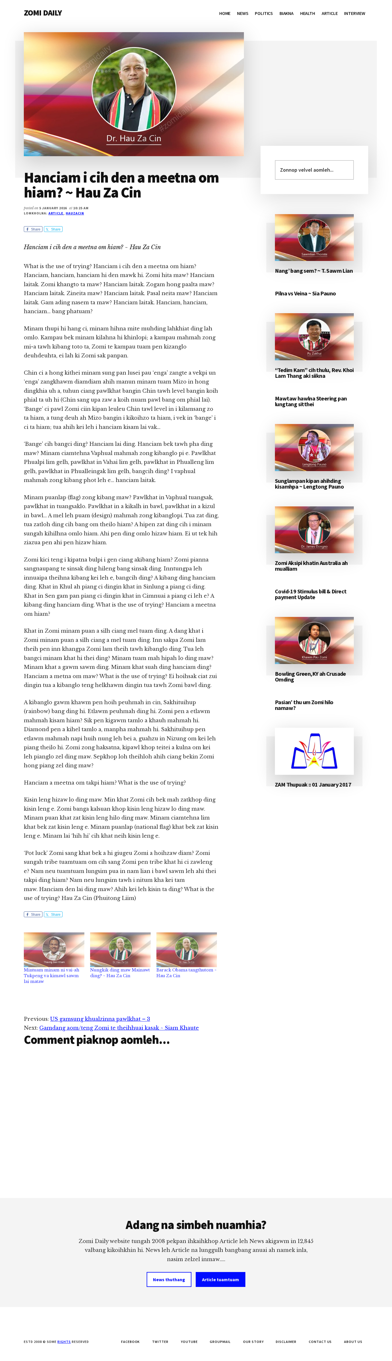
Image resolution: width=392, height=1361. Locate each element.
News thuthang (169, 1279)
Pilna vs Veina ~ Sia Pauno (305, 293)
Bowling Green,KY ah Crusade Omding (310, 676)
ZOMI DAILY (43, 12)
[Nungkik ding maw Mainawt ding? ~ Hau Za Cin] (120, 949)
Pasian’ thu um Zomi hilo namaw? (304, 704)
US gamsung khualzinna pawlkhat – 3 (100, 1019)
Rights (64, 1341)
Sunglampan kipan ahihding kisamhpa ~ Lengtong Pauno (309, 483)
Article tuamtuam (220, 1279)
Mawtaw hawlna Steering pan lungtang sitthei (311, 401)
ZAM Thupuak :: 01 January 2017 (313, 784)
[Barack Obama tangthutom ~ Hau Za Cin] (186, 949)
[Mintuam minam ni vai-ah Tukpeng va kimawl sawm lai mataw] (54, 949)
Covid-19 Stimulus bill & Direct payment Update (310, 594)
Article (56, 213)
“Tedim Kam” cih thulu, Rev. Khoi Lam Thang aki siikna (314, 372)
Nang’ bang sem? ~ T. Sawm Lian (314, 270)
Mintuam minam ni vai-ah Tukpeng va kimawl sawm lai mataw (51, 975)
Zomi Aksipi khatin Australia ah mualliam (311, 565)
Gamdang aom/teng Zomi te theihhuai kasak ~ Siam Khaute (119, 1028)
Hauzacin (75, 213)
